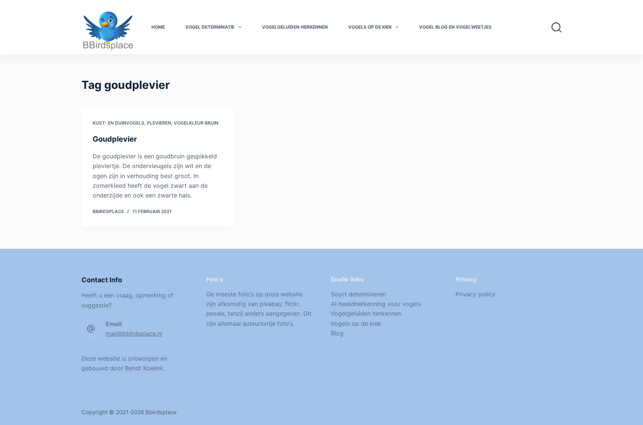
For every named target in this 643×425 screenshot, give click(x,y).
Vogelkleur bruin (196, 123)
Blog (337, 333)
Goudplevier (115, 139)
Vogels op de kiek (370, 27)
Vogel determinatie (209, 27)
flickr (292, 304)
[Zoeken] (556, 27)
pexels (215, 313)
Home (158, 27)
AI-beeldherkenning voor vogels (376, 304)
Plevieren (159, 123)
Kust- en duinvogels (118, 123)
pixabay (271, 304)
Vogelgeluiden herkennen (295, 27)
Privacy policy (475, 294)
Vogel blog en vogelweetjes (455, 27)
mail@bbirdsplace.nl (134, 333)
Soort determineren (358, 294)
